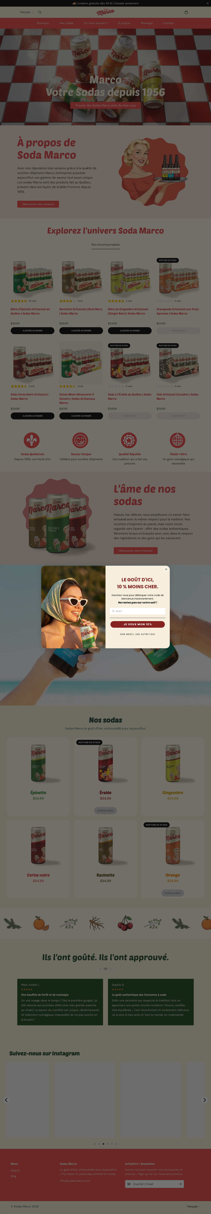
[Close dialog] (166, 569)
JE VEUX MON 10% (137, 624)
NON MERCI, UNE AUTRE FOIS (137, 634)
